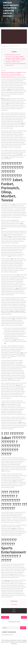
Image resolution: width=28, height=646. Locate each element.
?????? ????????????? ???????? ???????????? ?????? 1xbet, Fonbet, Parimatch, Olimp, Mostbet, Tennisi (15, 56)
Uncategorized (14, 604)
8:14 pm (18, 46)
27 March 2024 (12, 46)
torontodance (4, 46)
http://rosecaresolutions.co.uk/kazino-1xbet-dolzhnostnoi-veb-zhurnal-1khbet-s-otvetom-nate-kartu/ (13, 74)
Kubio (15, 643)
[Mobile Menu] (23, 9)
